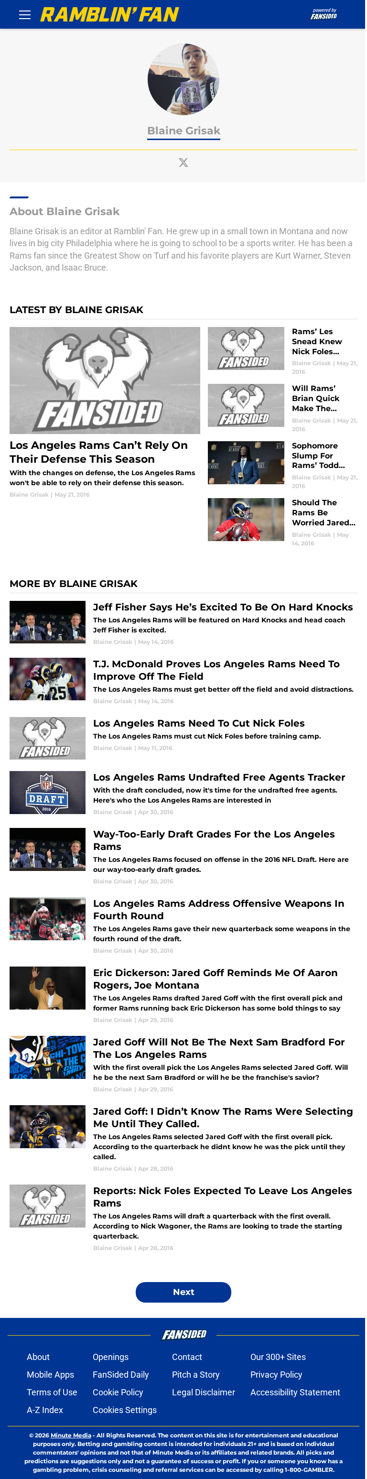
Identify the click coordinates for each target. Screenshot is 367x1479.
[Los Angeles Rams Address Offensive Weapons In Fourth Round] (183, 926)
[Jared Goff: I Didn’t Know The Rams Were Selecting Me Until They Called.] (183, 1139)
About (38, 1357)
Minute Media (71, 1435)
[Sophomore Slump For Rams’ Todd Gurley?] (282, 465)
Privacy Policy (276, 1375)
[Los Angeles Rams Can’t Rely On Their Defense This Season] (105, 413)
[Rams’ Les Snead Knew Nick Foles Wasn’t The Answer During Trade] (282, 351)
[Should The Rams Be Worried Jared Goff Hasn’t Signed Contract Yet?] (282, 522)
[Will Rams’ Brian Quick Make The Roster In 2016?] (282, 408)
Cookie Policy (118, 1392)
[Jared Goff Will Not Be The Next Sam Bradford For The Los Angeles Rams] (183, 1065)
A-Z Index (45, 1410)
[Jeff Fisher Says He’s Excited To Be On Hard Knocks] (183, 623)
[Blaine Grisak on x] (183, 162)
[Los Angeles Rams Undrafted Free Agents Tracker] (183, 793)
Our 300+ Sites (278, 1357)
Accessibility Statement (295, 1392)
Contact (187, 1357)
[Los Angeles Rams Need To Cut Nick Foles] (183, 738)
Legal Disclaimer (203, 1392)
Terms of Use (52, 1392)
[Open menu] (25, 14)
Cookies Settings (125, 1410)
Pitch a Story (196, 1375)
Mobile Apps (50, 1375)
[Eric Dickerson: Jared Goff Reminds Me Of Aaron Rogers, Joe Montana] (183, 995)
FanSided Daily (121, 1375)
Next (183, 1292)
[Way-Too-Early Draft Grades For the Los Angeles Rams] (183, 857)
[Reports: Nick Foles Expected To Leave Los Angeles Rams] (183, 1218)
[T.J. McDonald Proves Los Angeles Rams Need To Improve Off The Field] (183, 682)
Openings (111, 1357)
